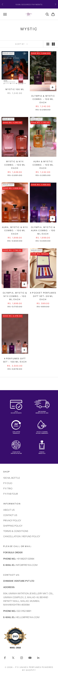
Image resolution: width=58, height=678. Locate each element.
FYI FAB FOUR (10, 493)
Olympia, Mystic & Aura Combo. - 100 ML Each (43, 230)
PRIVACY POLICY (12, 520)
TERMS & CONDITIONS (15, 531)
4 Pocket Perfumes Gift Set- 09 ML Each (43, 296)
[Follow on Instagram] (21, 657)
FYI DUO (7, 483)
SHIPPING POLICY (12, 525)
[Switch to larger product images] (47, 44)
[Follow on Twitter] (13, 657)
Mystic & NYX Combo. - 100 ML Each (14, 164)
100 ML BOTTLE (11, 477)
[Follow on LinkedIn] (38, 657)
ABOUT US (9, 509)
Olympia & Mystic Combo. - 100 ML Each (43, 99)
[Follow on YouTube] (30, 657)
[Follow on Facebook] (4, 657)
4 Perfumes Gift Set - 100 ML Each (15, 360)
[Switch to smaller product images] (53, 44)
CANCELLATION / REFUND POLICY (21, 536)
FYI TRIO (7, 488)
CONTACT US (10, 515)
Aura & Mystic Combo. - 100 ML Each (43, 164)
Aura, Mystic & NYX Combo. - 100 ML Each (15, 230)
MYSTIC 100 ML (14, 89)
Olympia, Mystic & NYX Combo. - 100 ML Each (15, 296)
